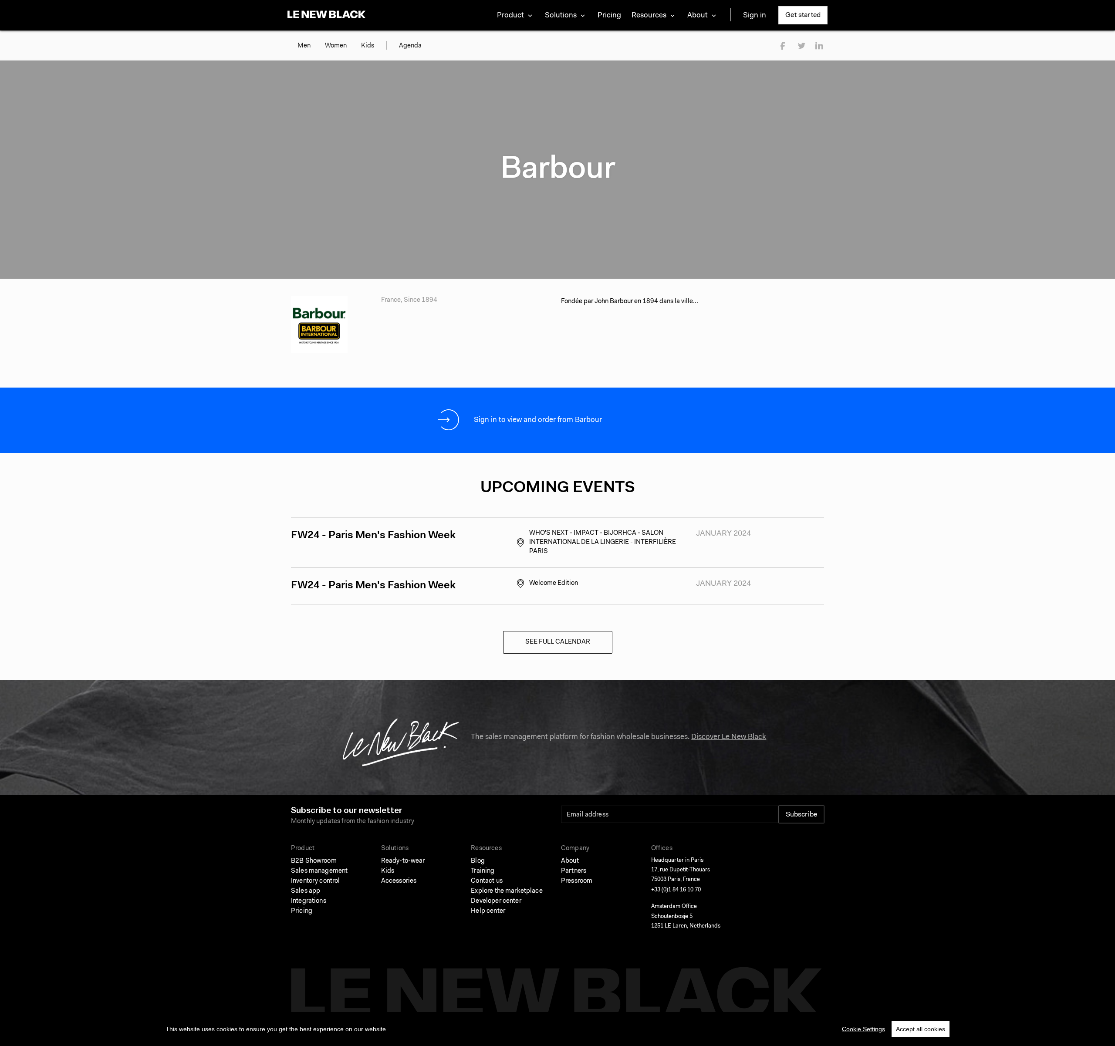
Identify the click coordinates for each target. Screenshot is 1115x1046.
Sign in (754, 15)
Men (304, 46)
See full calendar (557, 642)
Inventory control (315, 881)
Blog (478, 861)
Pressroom (576, 881)
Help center (488, 911)
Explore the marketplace (506, 891)
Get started (803, 15)
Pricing (609, 15)
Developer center (496, 901)
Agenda (410, 46)
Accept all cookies (920, 1029)
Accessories (399, 881)
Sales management (319, 871)
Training (482, 871)
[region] (557, 1029)
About (570, 861)
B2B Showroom (314, 861)
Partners (573, 871)
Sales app (305, 891)
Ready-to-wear (403, 861)
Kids (367, 46)
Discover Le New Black (728, 737)
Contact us (487, 881)
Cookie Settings (863, 1029)
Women (336, 46)
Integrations (308, 901)
